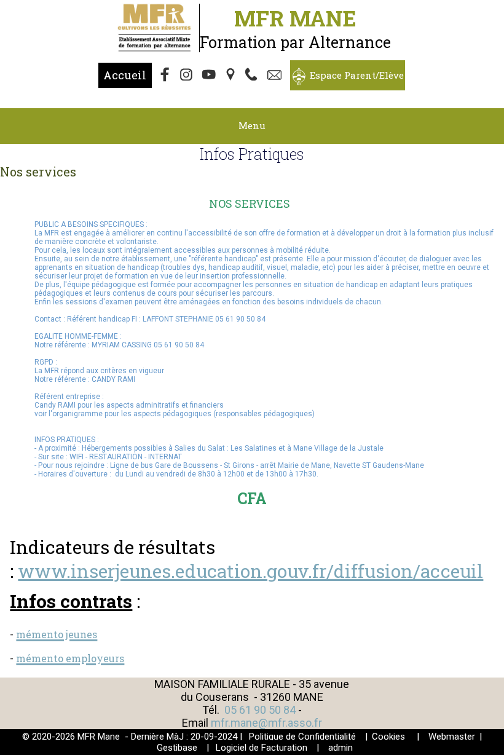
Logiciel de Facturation (261, 747)
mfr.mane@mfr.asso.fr (266, 722)
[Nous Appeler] (254, 75)
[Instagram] (187, 75)
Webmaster (451, 736)
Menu (252, 125)
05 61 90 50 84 (261, 709)
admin (340, 747)
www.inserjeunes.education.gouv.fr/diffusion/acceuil (250, 571)
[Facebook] (165, 75)
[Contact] (276, 75)
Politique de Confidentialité (302, 736)
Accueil (124, 75)
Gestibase (177, 747)
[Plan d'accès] (232, 75)
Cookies (388, 736)
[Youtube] (209, 75)
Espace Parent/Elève (357, 75)
